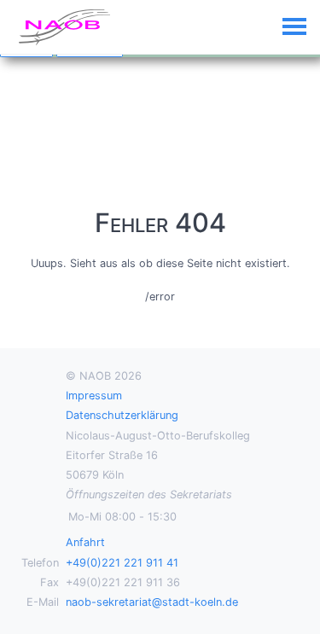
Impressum (94, 395)
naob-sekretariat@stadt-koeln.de (152, 602)
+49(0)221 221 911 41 (122, 562)
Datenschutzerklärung (122, 415)
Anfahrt (85, 542)
